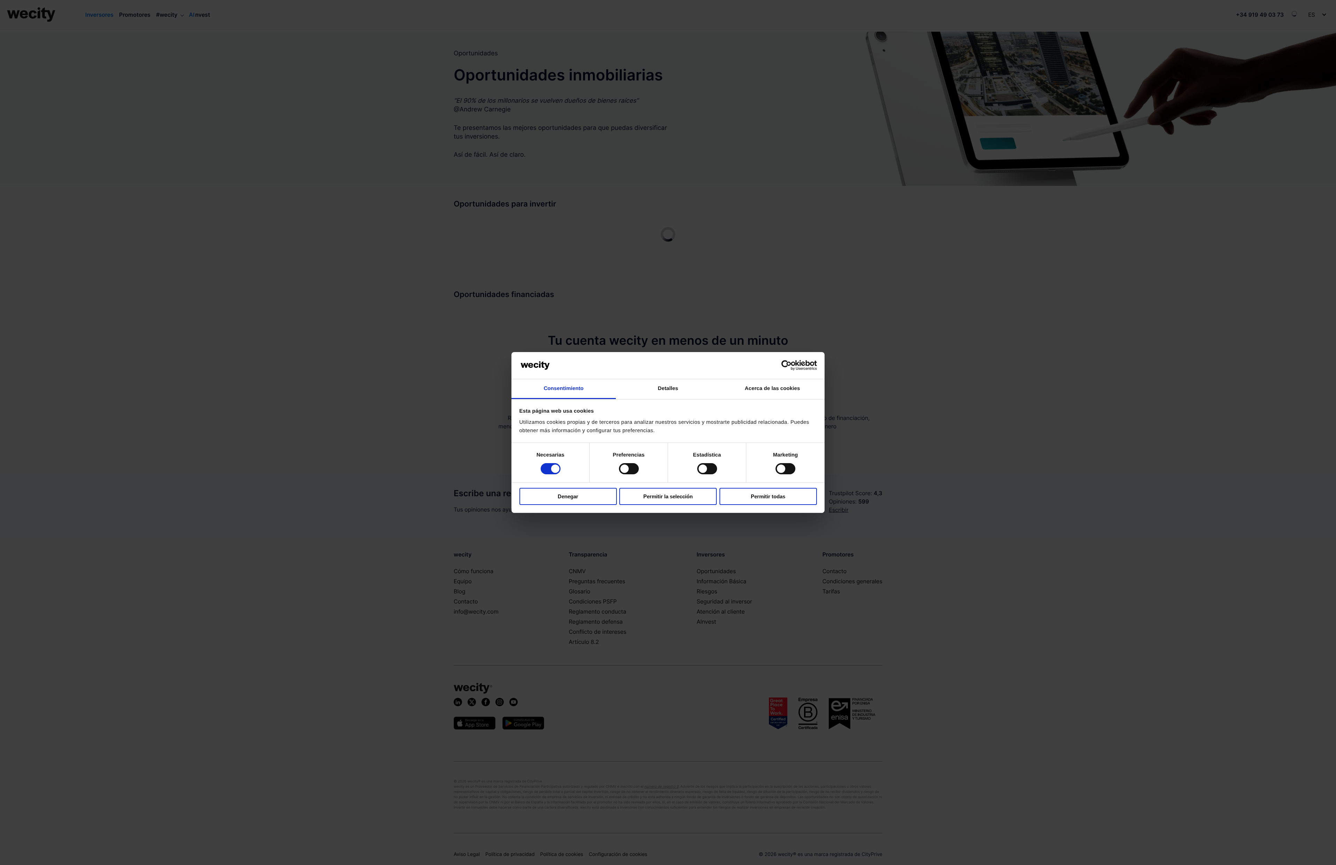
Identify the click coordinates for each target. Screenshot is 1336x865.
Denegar (568, 496)
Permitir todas (768, 496)
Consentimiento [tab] (564, 388)
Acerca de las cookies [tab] (772, 388)
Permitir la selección (668, 496)
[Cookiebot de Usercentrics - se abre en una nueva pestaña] (786, 365)
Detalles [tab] (668, 388)
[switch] (629, 468)
